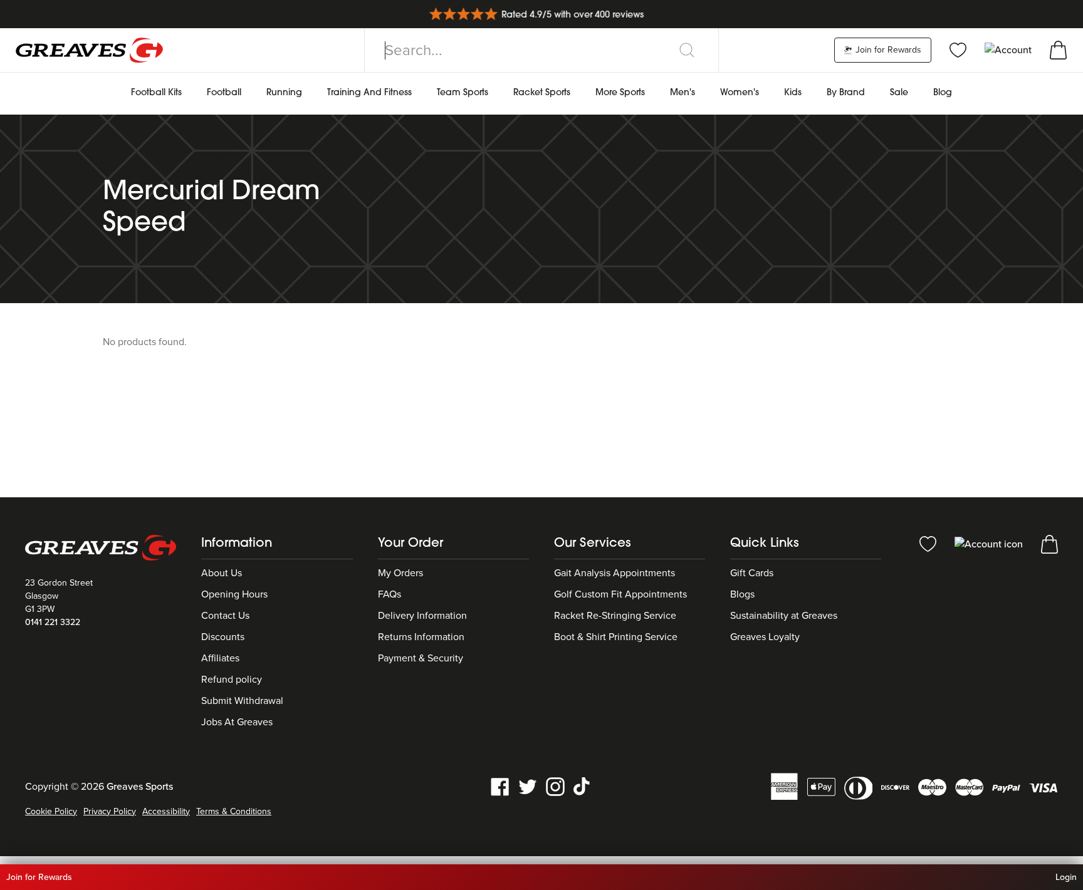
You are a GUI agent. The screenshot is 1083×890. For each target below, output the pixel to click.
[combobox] (541, 50)
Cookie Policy (51, 811)
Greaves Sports (140, 786)
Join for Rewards (887, 49)
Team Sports (462, 93)
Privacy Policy (109, 811)
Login (1066, 877)
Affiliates (220, 658)
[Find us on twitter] (527, 786)
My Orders (400, 573)
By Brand (846, 93)
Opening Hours (234, 594)
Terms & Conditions (233, 811)
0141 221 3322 (52, 622)
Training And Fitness (369, 93)
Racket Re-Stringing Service (615, 615)
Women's (739, 93)
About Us (221, 573)
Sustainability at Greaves (783, 615)
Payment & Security (420, 658)
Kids (793, 93)
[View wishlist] (958, 49)
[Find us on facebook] (500, 786)
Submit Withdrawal (242, 701)
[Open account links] (1009, 49)
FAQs (389, 594)
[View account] (990, 543)
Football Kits (156, 93)
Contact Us (225, 615)
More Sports (620, 93)
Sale (899, 93)
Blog (942, 93)
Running (284, 93)
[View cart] (1058, 49)
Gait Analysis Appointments (614, 573)
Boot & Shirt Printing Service (616, 637)
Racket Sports (541, 93)
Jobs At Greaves (237, 722)
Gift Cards (751, 573)
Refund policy (231, 679)
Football (224, 93)
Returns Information (421, 637)
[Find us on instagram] (555, 786)
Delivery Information (422, 615)
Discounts (222, 637)
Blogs (742, 594)
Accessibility (166, 811)
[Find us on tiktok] (582, 786)
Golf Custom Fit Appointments (620, 594)
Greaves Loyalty (765, 637)
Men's (682, 93)
